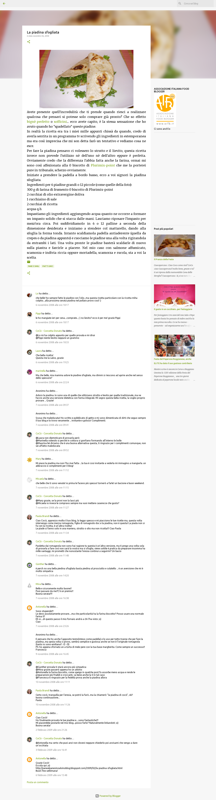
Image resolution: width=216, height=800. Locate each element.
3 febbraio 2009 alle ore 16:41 (51, 750)
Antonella (41, 606)
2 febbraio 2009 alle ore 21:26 (51, 730)
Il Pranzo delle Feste (164, 259)
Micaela (40, 478)
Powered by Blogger (110, 796)
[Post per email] (28, 263)
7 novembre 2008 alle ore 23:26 (52, 626)
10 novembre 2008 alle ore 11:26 (53, 704)
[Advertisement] (174, 179)
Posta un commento (37, 782)
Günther (40, 564)
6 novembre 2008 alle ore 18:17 (52, 305)
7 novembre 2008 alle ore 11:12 (52, 470)
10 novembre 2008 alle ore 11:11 (53, 682)
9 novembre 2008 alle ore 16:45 (52, 654)
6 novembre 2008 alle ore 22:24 (52, 382)
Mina (38, 584)
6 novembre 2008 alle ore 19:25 (52, 362)
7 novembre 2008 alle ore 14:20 (52, 575)
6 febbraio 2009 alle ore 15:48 (51, 775)
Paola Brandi (42, 516)
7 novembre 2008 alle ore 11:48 (52, 555)
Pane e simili (33, 266)
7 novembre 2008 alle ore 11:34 (52, 533)
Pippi (38, 313)
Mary (38, 458)
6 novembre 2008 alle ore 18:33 (52, 342)
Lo (37, 293)
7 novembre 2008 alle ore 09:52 (52, 450)
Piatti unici (47, 266)
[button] (28, 42)
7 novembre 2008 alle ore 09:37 (52, 405)
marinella (41, 370)
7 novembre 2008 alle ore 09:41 (52, 425)
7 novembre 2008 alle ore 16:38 (52, 598)
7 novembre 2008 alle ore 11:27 (52, 507)
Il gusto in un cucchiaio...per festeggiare (173, 309)
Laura (39, 350)
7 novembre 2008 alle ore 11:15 (52, 487)
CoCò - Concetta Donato (49, 330)
